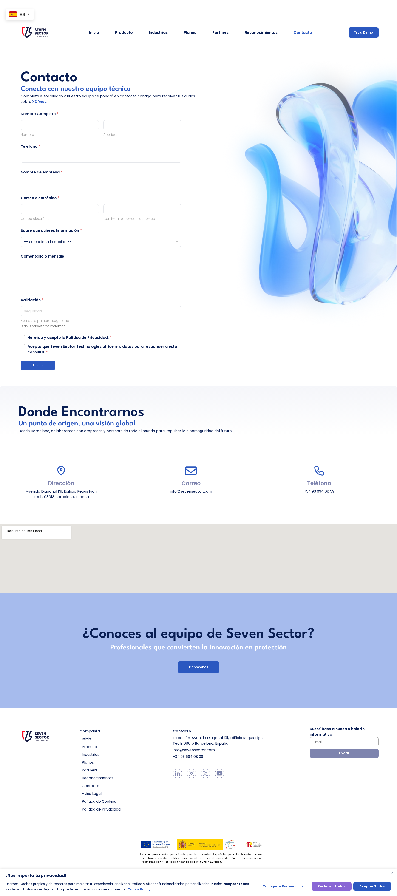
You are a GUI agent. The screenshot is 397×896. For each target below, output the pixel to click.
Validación (32, 300)
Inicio (94, 32)
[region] (198, 882)
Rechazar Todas (331, 886)
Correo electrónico (36, 218)
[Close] (392, 872)
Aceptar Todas (372, 886)
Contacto (303, 32)
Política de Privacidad (101, 809)
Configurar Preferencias (283, 886)
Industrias (158, 32)
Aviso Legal (92, 793)
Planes (190, 32)
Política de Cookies (99, 801)
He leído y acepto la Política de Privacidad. (69, 337)
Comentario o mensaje (42, 256)
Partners (220, 32)
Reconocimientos (261, 32)
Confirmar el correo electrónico (129, 218)
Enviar (38, 365)
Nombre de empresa (41, 172)
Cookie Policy (139, 889)
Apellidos (110, 134)
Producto (124, 32)
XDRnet (39, 101)
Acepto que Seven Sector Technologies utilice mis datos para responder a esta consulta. (102, 349)
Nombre (27, 134)
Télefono (30, 146)
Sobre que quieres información (51, 230)
